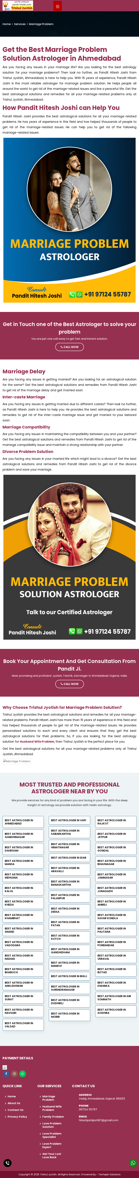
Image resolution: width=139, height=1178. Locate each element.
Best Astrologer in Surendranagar (65, 988)
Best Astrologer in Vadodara (19, 943)
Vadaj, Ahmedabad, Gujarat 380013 (102, 1099)
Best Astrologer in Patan (65, 923)
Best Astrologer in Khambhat (19, 916)
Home (7, 24)
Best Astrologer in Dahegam (19, 849)
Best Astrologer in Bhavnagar (111, 862)
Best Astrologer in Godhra (111, 1011)
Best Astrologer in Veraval (111, 957)
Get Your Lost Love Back (51, 1155)
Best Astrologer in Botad (111, 970)
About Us (14, 1103)
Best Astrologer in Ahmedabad (19, 821)
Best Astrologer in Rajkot (111, 821)
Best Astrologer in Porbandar (111, 943)
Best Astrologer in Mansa (19, 862)
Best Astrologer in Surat (19, 997)
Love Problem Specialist (51, 1135)
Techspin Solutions (109, 1174)
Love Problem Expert (51, 1145)
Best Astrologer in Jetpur (111, 835)
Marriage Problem (48, 1098)
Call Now (70, 347)
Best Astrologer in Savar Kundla (111, 916)
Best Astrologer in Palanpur (65, 896)
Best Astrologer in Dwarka (111, 984)
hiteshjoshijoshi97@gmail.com (98, 1120)
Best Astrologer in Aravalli (65, 869)
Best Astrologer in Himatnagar (65, 845)
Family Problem (53, 1117)
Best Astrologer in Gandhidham (65, 950)
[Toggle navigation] (57, 6)
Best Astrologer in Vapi (68, 820)
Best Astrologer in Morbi (65, 1015)
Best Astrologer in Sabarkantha (65, 832)
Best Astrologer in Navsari (19, 1011)
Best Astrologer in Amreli (111, 903)
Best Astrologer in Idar (68, 858)
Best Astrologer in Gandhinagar (19, 835)
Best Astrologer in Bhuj (69, 976)
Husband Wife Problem (37, 742)
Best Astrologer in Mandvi (65, 964)
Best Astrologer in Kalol (19, 889)
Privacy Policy (17, 1117)
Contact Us (15, 1110)
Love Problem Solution (51, 1125)
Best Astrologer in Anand (19, 930)
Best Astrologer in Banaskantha (65, 883)
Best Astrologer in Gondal (111, 849)
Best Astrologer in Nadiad (19, 957)
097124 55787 (88, 1109)
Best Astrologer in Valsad (19, 1024)
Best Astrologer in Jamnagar (111, 876)
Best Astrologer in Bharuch (19, 970)
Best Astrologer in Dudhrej (65, 1001)
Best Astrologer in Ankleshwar (19, 984)
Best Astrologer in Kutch (65, 937)
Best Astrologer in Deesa (65, 910)
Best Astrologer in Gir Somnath (114, 997)
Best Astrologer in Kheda (19, 903)
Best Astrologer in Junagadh (111, 889)
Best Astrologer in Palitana (111, 930)
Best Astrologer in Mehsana (19, 876)
